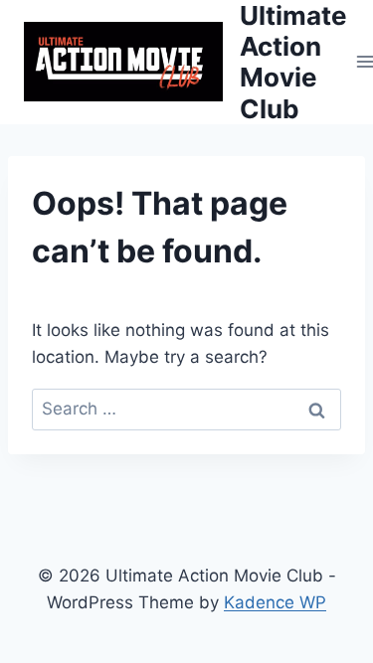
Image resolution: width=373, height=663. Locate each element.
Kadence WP (275, 602)
